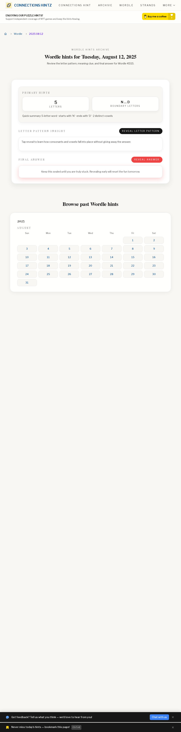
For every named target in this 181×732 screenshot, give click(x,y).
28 (111, 274)
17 (27, 265)
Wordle (126, 5)
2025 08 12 (36, 33)
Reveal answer (146, 159)
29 (132, 274)
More (167, 5)
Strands (148, 5)
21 (111, 265)
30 (154, 274)
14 (111, 257)
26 (69, 274)
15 (132, 257)
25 (48, 274)
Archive (105, 5)
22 (132, 265)
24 (27, 274)
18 (48, 265)
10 (27, 257)
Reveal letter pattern (140, 131)
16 (154, 257)
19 (69, 265)
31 (26, 282)
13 (90, 257)
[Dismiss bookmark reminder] (172, 727)
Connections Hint (75, 5)
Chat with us (159, 717)
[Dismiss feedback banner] (172, 717)
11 (48, 257)
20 (90, 265)
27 (90, 274)
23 (154, 265)
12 (69, 257)
